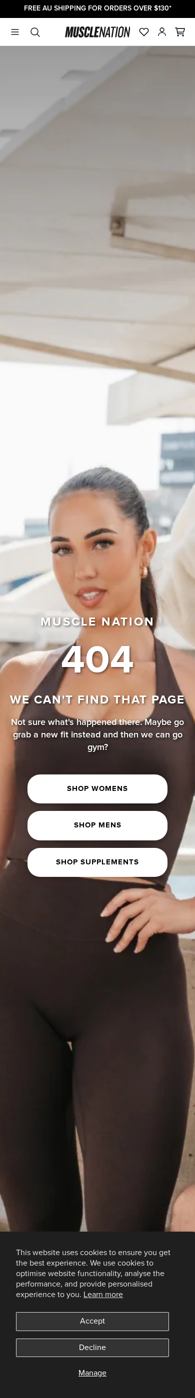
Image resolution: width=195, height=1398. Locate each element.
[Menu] (15, 32)
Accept (92, 1321)
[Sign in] (162, 32)
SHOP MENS (98, 825)
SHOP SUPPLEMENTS (97, 862)
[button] (180, 32)
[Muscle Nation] (97, 31)
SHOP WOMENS (97, 788)
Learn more (103, 1295)
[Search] (35, 32)
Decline (92, 1348)
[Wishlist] (144, 32)
